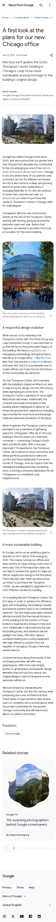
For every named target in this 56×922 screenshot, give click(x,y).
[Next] (51, 17)
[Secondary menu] (50, 5)
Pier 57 (44, 358)
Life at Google (13, 733)
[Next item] (14, 848)
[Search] (41, 5)
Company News (21, 17)
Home (5, 17)
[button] (51, 55)
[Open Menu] (3, 5)
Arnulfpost (34, 361)
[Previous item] (6, 848)
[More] (51, 315)
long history (36, 350)
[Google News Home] (21, 5)
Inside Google (41, 17)
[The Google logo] (8, 876)
